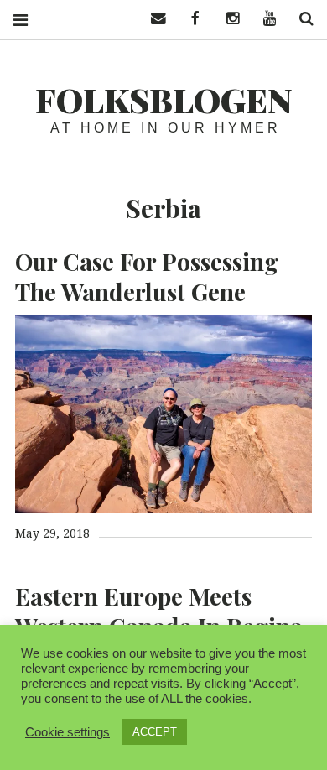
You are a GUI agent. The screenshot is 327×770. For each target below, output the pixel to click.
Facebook (189, 19)
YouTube (263, 19)
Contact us (152, 19)
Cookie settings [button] (67, 732)
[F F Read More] (163, 414)
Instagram (226, 19)
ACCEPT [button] (154, 732)
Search (300, 19)
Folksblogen (164, 99)
